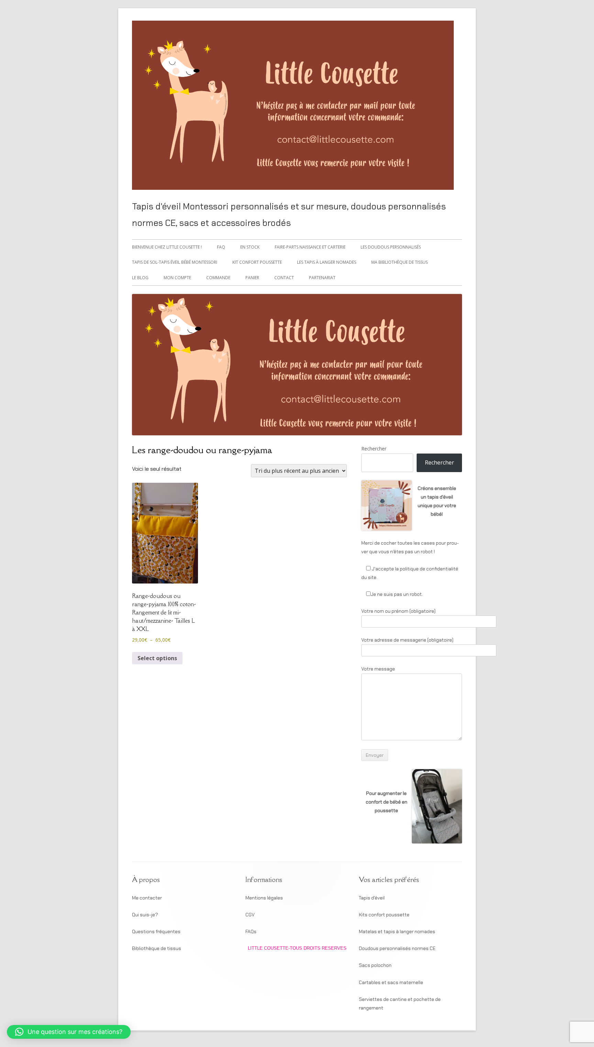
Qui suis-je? (145, 915)
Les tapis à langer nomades (326, 262)
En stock (250, 247)
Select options (157, 658)
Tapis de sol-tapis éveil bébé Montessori (174, 262)
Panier (252, 278)
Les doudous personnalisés (391, 247)
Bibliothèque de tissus (156, 948)
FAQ (221, 247)
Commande (218, 278)
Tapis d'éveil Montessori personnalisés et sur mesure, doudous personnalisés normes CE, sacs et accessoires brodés (289, 214)
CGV (250, 915)
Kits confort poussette (384, 915)
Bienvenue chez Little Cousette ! (167, 247)
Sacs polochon (375, 965)
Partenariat (322, 278)
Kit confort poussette (257, 262)
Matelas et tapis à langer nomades (397, 931)
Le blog (140, 278)
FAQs (250, 931)
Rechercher (373, 448)
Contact (284, 278)
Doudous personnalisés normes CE (397, 948)
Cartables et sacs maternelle (391, 982)
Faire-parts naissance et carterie (310, 247)
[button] (69, 1032)
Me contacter (147, 898)
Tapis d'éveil (372, 898)
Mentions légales (264, 898)
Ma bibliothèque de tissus (399, 262)
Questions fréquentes (156, 931)
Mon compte (177, 278)
